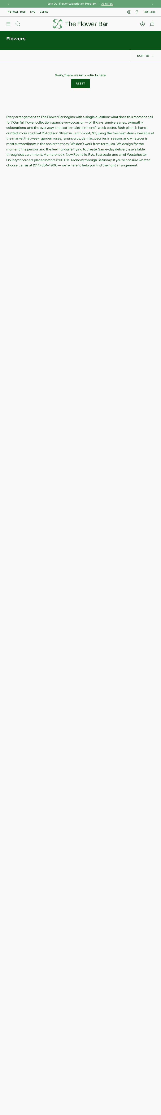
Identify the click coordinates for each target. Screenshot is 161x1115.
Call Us (44, 11)
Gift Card (149, 12)
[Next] (153, 4)
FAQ (32, 11)
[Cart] (152, 24)
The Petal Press (16, 11)
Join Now (107, 3)
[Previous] (8, 4)
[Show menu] (8, 24)
